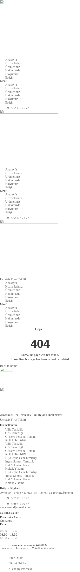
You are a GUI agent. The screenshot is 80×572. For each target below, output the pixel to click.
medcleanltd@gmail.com (15, 507)
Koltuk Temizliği (15, 440)
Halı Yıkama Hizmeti (18, 465)
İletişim (9, 77)
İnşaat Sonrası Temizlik (19, 461)
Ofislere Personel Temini (20, 436)
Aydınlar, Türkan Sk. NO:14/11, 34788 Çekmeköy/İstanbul (36, 492)
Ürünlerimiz (12, 67)
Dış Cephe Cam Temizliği (21, 458)
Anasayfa (11, 59)
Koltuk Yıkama (14, 468)
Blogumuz (11, 74)
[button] (40, 81)
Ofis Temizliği (14, 433)
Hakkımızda (12, 70)
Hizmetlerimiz (14, 63)
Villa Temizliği (14, 429)
